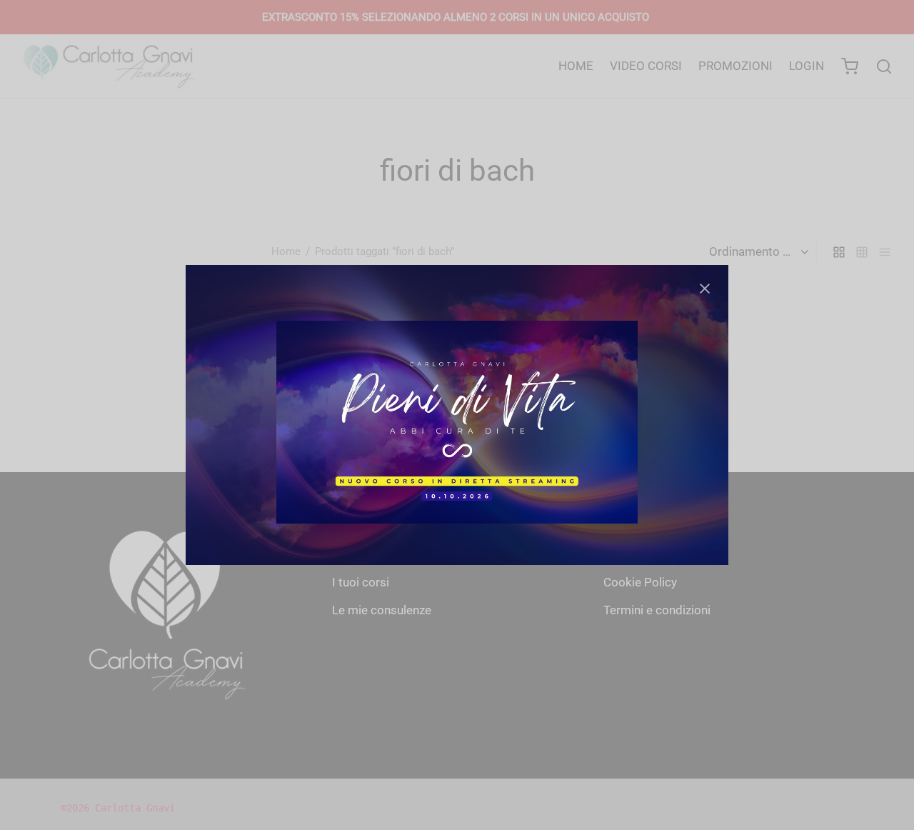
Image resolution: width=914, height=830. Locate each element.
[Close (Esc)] (705, 288)
